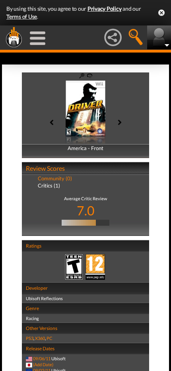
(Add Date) (43, 364)
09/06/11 (42, 358)
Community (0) (55, 178)
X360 (40, 338)
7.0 (86, 210)
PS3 (29, 338)
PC (49, 338)
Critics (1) (49, 185)
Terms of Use (21, 16)
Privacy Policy (104, 8)
